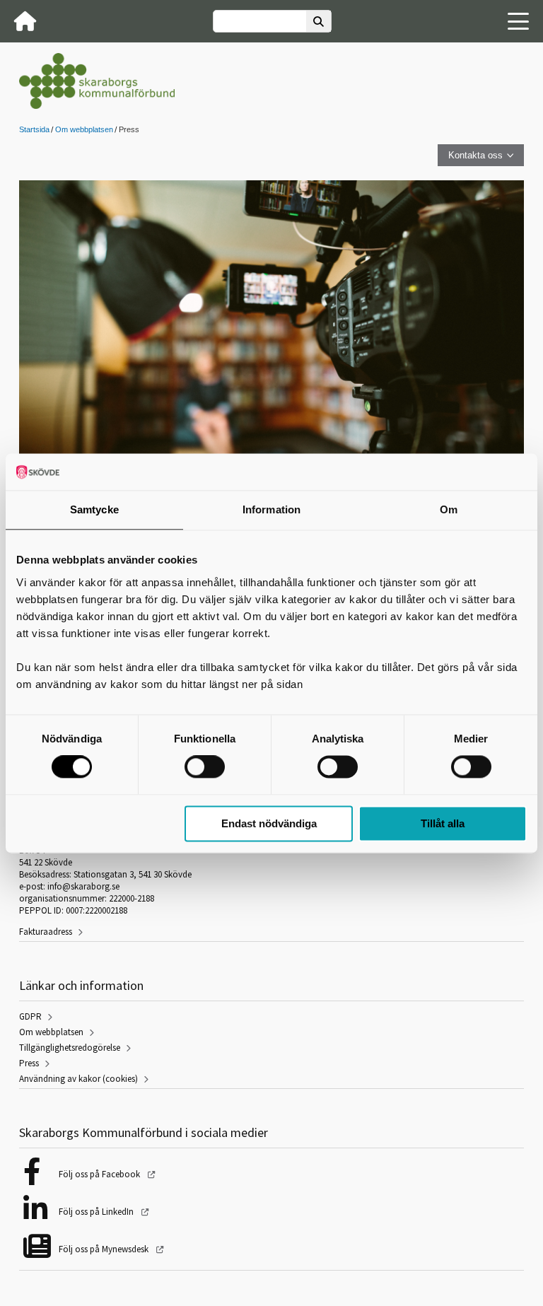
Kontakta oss (475, 155)
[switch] (205, 767)
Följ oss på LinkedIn (97, 1212)
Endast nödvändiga (269, 823)
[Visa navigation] (518, 21)
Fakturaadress (45, 932)
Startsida (34, 129)
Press (29, 1063)
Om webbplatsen (84, 129)
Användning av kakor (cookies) (78, 1079)
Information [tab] (271, 509)
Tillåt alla (443, 823)
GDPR (30, 1016)
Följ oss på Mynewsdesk (105, 1249)
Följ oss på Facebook (100, 1174)
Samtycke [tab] (94, 509)
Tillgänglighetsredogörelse (69, 1048)
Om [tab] (448, 509)
